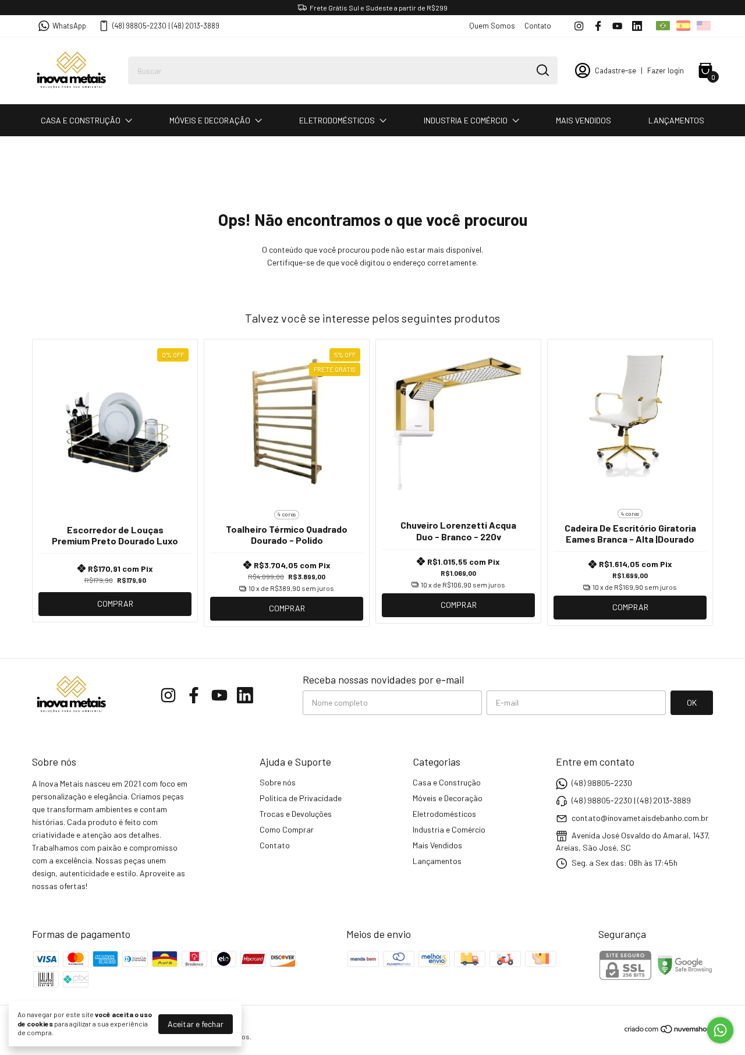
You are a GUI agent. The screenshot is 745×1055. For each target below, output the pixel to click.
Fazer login (665, 70)
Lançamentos (676, 120)
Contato (537, 25)
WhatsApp (69, 25)
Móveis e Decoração (209, 120)
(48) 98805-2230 (602, 783)
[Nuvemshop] (668, 1031)
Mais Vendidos (583, 120)
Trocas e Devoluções (296, 814)
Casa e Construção (80, 120)
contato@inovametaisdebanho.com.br (640, 818)
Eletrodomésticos (337, 120)
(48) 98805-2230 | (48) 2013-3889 (165, 25)
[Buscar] (542, 70)
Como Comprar (287, 829)
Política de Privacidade (301, 798)
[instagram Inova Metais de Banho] (578, 26)
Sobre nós (278, 782)
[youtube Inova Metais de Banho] (617, 26)
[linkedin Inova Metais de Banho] (637, 26)
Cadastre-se (615, 70)
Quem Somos (492, 25)
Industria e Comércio (466, 120)
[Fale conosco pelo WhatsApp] (720, 1030)
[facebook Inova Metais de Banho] (598, 26)
